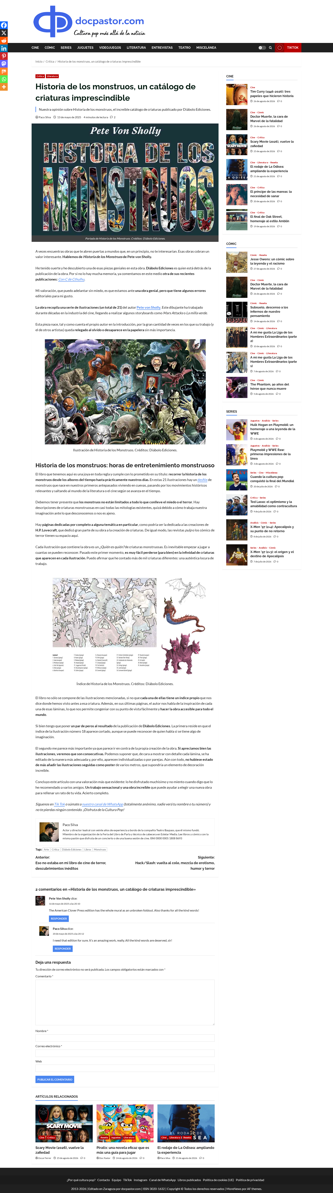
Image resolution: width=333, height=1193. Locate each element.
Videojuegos (110, 47)
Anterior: (70, 862)
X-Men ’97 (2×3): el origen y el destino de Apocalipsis (236, 555)
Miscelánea (206, 47)
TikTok (293, 47)
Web (38, 1061)
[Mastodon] (4, 64)
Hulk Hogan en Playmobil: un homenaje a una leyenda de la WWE (236, 429)
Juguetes (85, 47)
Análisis (266, 421)
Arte (46, 849)
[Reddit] (4, 40)
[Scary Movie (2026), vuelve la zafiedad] (64, 1123)
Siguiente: (175, 862)
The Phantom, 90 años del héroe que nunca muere (236, 387)
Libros (87, 849)
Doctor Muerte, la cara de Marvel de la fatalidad (236, 119)
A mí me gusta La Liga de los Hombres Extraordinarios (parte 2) (236, 337)
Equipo (116, 1180)
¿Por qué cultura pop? (81, 1180)
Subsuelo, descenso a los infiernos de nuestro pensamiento (236, 312)
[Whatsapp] (4, 79)
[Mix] (4, 71)
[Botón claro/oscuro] (262, 48)
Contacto (103, 1180)
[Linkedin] (4, 48)
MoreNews (233, 1188)
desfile (202, 480)
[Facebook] (4, 25)
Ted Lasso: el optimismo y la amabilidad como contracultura (236, 504)
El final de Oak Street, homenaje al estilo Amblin (236, 219)
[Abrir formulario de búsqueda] (270, 47)
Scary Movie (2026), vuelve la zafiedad (236, 144)
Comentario (44, 976)
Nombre (41, 1031)
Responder (59, 918)
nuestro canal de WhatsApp (102, 804)
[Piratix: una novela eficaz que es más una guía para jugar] (125, 1123)
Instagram (140, 1180)
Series (66, 47)
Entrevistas (162, 47)
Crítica (40, 76)
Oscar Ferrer (44, 1158)
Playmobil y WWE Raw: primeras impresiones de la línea (236, 454)
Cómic (50, 47)
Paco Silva (45, 117)
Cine (35, 47)
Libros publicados (189, 1180)
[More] (4, 87)
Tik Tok (59, 804)
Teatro (184, 47)
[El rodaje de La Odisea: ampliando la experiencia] (186, 1123)
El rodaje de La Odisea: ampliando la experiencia (236, 169)
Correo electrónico (48, 1046)
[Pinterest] (4, 56)
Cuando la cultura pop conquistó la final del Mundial (236, 479)
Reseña (104, 1137)
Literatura (136, 47)
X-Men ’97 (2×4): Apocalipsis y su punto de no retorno (236, 529)
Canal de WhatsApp (162, 1180)
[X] (4, 33)
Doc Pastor (104, 1158)
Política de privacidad (250, 1180)
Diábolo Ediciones (72, 849)
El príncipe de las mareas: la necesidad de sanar (236, 194)
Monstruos (100, 849)
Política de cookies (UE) (218, 1180)
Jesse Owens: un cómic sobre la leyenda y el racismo (236, 262)
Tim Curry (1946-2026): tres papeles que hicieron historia (236, 94)
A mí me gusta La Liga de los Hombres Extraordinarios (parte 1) (236, 362)
